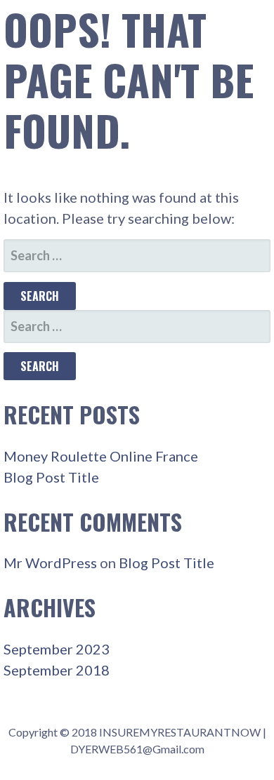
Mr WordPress (50, 562)
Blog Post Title (51, 477)
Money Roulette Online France (101, 456)
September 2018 (57, 669)
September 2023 (57, 648)
